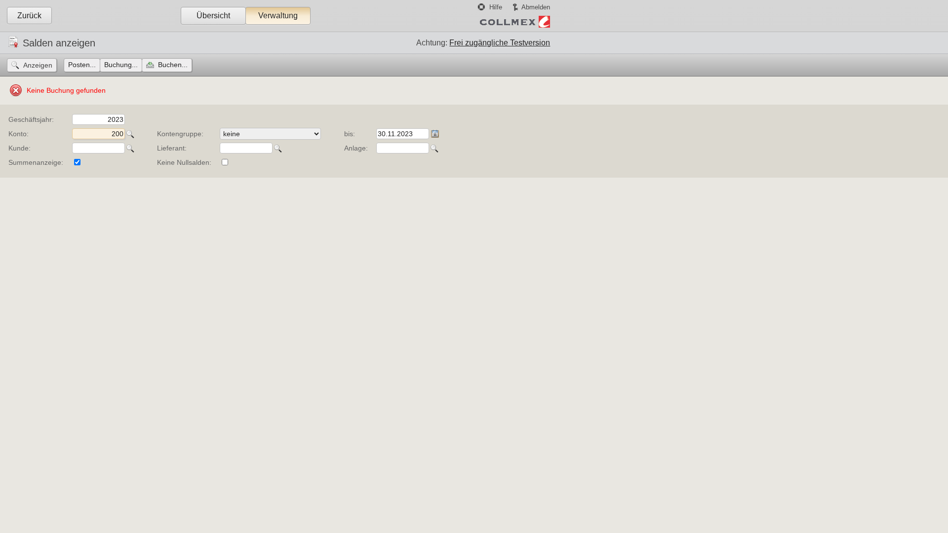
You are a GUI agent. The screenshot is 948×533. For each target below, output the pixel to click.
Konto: (18, 134)
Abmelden (535, 7)
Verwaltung (278, 15)
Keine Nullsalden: (184, 162)
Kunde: (19, 148)
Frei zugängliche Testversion (499, 42)
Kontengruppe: (180, 134)
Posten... (82, 65)
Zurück (29, 15)
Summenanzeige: (35, 162)
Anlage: (356, 148)
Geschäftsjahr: (31, 119)
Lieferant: (172, 148)
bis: (349, 134)
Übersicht (213, 15)
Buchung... (121, 65)
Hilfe (495, 7)
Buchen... (173, 65)
